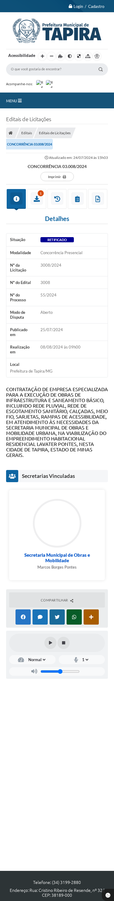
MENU (12, 101)
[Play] (50, 643)
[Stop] (63, 643)
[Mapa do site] (88, 56)
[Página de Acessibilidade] (97, 56)
